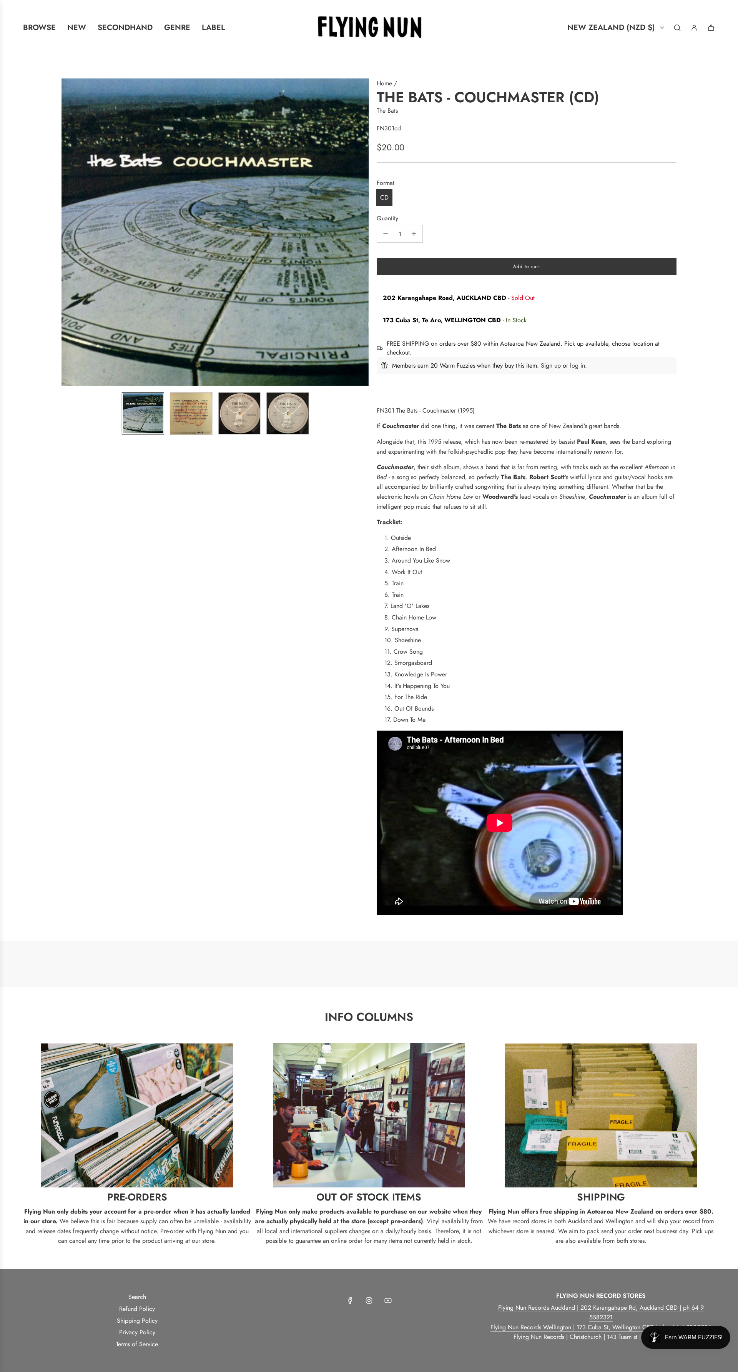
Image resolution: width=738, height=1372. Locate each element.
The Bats (387, 110)
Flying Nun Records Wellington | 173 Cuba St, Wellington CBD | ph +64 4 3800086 (600, 1327)
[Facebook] (350, 1300)
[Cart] (711, 27)
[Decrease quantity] (385, 233)
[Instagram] (369, 1300)
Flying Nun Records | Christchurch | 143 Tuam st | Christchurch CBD (601, 1336)
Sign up (551, 365)
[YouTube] (387, 1300)
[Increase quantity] (414, 233)
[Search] (677, 27)
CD (384, 197)
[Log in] (694, 27)
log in (577, 365)
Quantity (387, 218)
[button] (68, 232)
